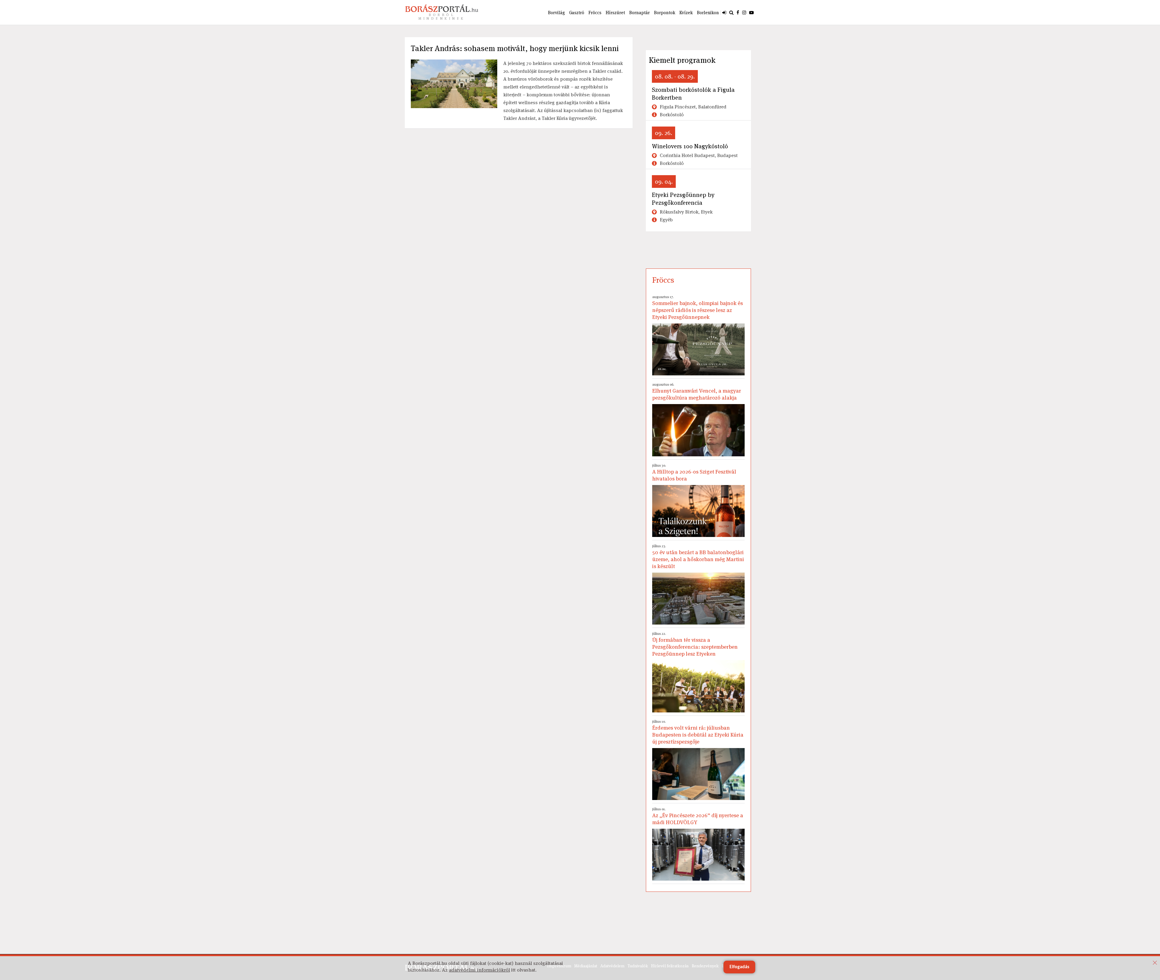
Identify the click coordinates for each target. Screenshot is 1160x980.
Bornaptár (639, 12)
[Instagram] (744, 12)
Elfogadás (739, 967)
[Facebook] (738, 12)
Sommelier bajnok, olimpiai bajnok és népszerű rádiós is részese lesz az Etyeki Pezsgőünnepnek (697, 307)
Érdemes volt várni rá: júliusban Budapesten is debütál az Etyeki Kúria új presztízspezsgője (697, 732)
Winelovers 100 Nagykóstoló (690, 146)
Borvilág (556, 12)
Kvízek (686, 12)
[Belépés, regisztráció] (724, 12)
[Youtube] (751, 12)
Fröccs (594, 12)
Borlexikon (708, 12)
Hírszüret (615, 12)
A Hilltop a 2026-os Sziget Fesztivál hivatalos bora (694, 472)
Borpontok (664, 12)
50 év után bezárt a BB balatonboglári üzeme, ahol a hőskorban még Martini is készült (698, 557)
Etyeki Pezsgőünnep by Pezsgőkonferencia (683, 199)
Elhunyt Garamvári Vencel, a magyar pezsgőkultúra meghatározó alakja (696, 391)
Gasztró (576, 12)
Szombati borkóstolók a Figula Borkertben (693, 93)
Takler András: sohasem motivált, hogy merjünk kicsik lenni (515, 48)
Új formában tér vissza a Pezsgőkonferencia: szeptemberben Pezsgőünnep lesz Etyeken (695, 644)
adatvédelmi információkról (479, 970)
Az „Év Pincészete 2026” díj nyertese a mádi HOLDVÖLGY (697, 816)
